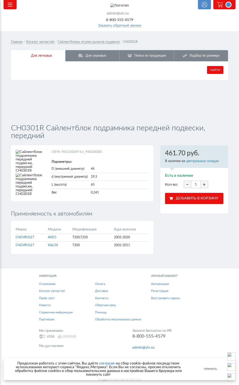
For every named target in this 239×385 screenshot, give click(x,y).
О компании (47, 284)
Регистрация (159, 291)
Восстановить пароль (165, 298)
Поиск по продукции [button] (150, 55)
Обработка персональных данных (118, 319)
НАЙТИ (215, 70)
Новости (45, 305)
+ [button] (204, 184)
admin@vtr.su (118, 13)
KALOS (53, 245)
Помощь (101, 312)
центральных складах (202, 161)
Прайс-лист (47, 298)
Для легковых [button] (41, 55)
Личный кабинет (204, 4)
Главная (16, 42)
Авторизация (160, 284)
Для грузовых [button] (95, 55)
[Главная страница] (119, 5)
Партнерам (46, 319)
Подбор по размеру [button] (204, 55)
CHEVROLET (25, 237)
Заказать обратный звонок (119, 25)
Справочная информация (56, 312)
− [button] (187, 184)
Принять (210, 369)
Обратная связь (105, 305)
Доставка (101, 291)
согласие (107, 363)
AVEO (52, 237)
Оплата (100, 284)
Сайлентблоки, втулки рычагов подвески (89, 42)
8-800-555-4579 (119, 20)
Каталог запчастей (40, 42)
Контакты (102, 298)
